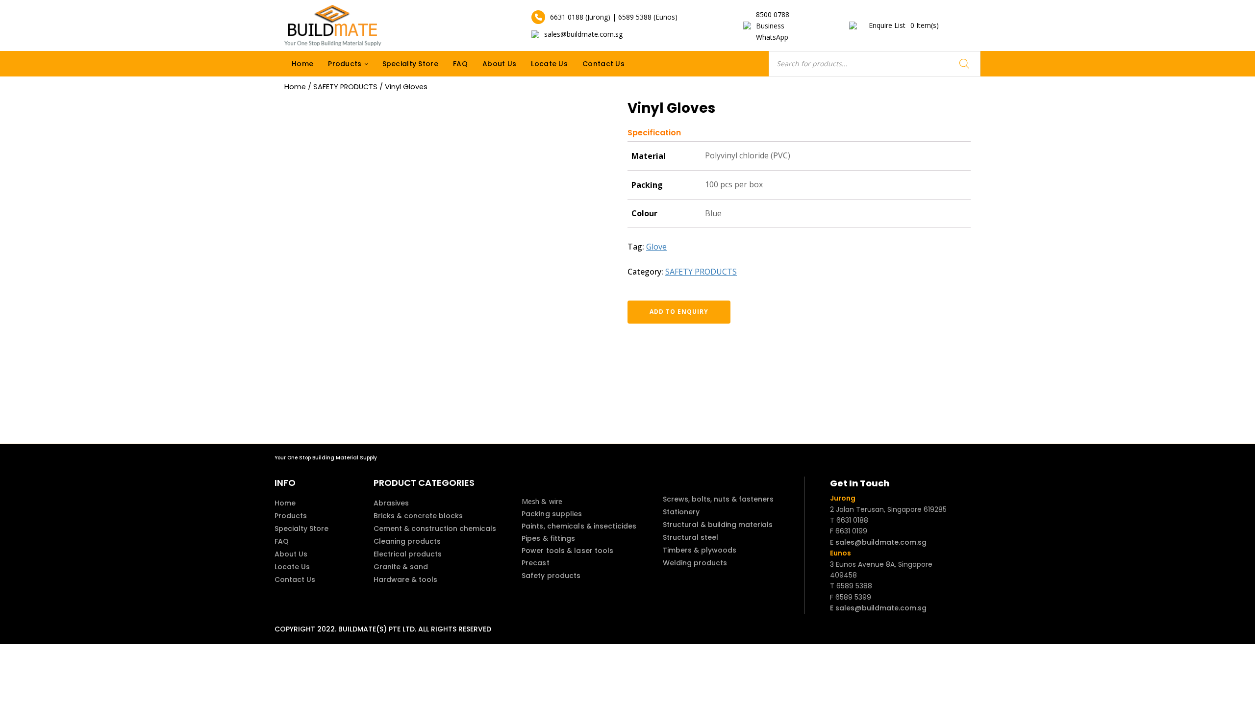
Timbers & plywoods (699, 550)
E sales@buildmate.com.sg (878, 542)
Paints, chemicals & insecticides (579, 526)
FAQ (460, 64)
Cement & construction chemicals (435, 528)
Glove (656, 246)
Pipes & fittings (549, 538)
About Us (499, 64)
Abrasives (391, 503)
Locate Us (549, 64)
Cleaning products (407, 541)
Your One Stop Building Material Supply (326, 457)
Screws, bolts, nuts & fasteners (718, 499)
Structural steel (690, 537)
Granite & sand (401, 567)
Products (344, 64)
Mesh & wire (542, 501)
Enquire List (904, 25)
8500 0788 (772, 14)
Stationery (681, 512)
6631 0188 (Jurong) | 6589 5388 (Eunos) (614, 17)
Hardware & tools (405, 579)
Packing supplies (552, 514)
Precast (536, 563)
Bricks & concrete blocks (418, 516)
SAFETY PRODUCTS (345, 87)
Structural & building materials (718, 525)
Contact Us (603, 64)
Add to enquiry (679, 311)
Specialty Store (410, 64)
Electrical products (408, 554)
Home (302, 64)
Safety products (551, 575)
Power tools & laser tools (568, 550)
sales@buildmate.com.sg (583, 34)
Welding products (695, 563)
